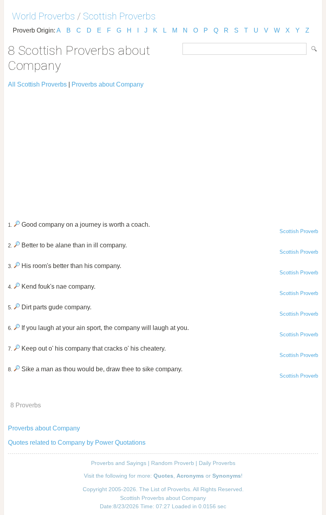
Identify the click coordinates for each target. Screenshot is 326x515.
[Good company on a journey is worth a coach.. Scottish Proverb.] (17, 224)
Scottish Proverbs (119, 16)
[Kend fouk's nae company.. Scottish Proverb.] (17, 286)
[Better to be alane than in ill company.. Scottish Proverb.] (17, 245)
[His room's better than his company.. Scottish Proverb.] (17, 265)
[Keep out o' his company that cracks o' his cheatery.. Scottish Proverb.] (17, 348)
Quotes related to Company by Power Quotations (77, 442)
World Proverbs (43, 16)
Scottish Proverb (298, 231)
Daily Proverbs (217, 463)
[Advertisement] (163, 150)
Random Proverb (172, 463)
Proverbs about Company (108, 84)
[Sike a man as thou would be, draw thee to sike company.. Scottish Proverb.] (17, 369)
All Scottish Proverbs (37, 84)
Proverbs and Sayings (118, 463)
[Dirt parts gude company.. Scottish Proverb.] (17, 307)
